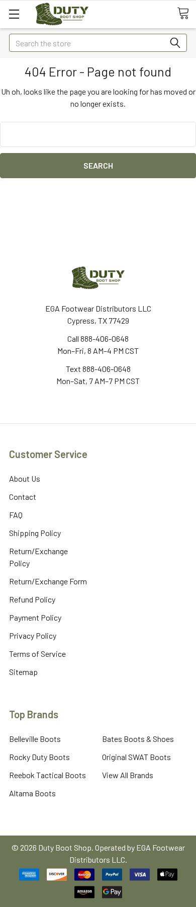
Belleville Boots (35, 738)
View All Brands (127, 775)
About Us (24, 478)
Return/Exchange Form (48, 581)
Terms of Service (37, 653)
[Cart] (186, 13)
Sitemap (23, 671)
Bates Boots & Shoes (138, 738)
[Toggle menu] (14, 14)
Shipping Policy (35, 533)
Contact (22, 496)
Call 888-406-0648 (98, 338)
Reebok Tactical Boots (47, 775)
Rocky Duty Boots (39, 757)
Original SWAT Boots (136, 757)
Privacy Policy (32, 635)
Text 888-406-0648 (98, 368)
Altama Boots (32, 793)
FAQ (16, 514)
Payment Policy (35, 617)
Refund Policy (32, 599)
